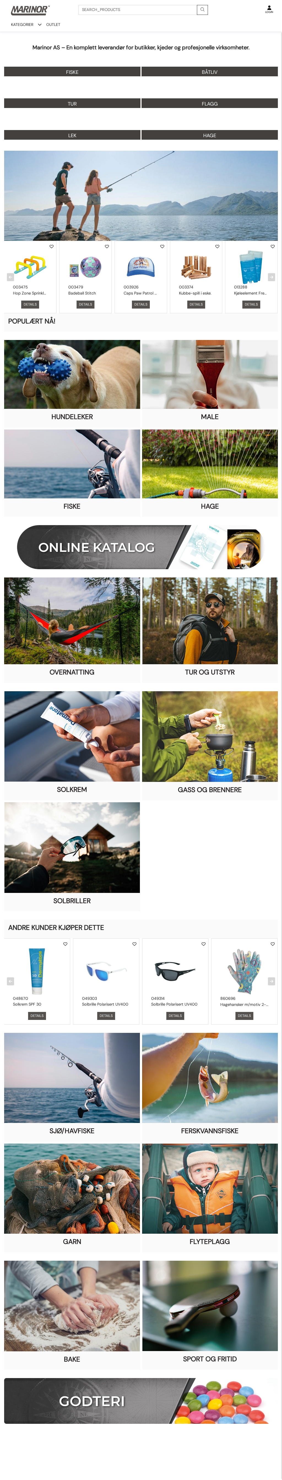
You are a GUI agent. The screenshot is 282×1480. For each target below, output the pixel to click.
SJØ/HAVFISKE (72, 1131)
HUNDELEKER (72, 416)
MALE (210, 416)
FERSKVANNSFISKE (209, 1131)
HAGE (210, 506)
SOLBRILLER (72, 900)
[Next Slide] (271, 277)
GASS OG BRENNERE (210, 789)
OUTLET (53, 24)
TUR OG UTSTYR (210, 672)
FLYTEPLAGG (210, 1241)
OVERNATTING (72, 672)
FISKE (72, 506)
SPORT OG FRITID (210, 1359)
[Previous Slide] (10, 277)
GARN (72, 1241)
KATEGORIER (22, 24)
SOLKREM (72, 789)
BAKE (72, 1359)
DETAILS (30, 304)
